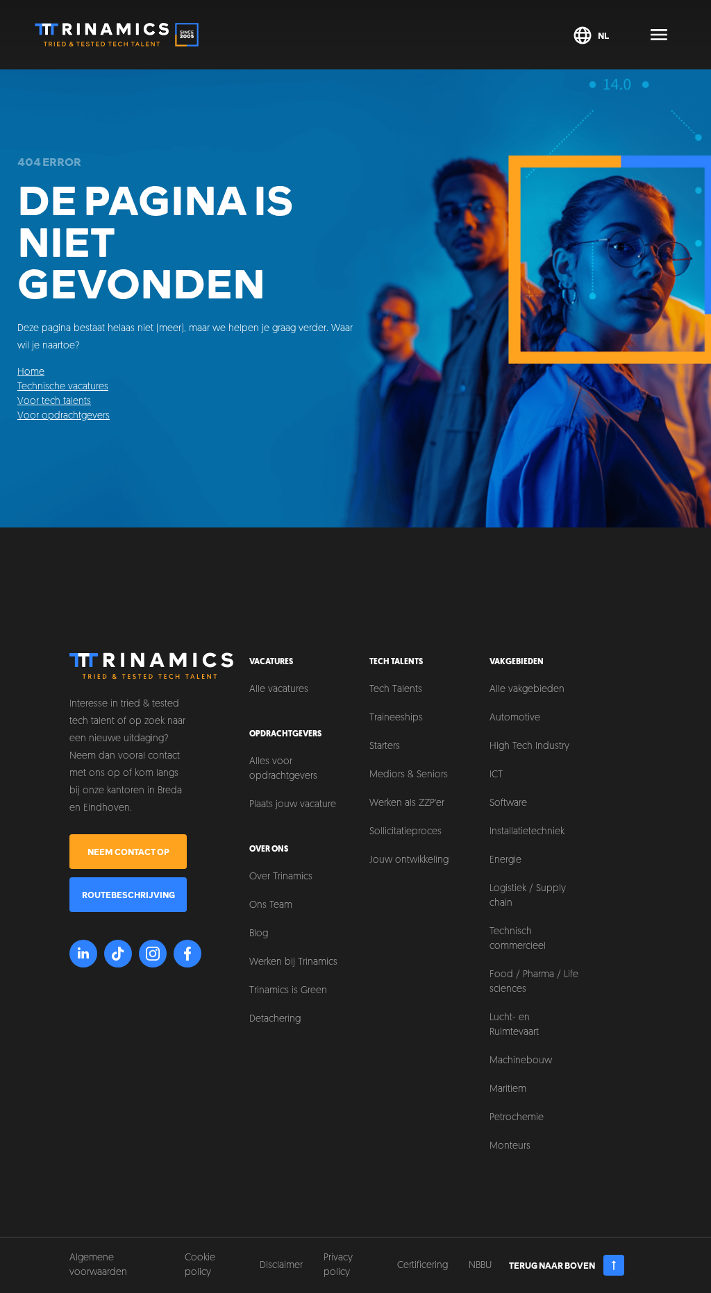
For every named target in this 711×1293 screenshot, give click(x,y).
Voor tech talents (54, 401)
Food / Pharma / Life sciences (534, 982)
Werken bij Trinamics (293, 962)
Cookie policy (200, 1265)
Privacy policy (338, 1265)
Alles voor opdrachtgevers (283, 769)
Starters (384, 746)
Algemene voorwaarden (98, 1265)
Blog (258, 934)
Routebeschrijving (128, 894)
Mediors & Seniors (408, 775)
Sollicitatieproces (405, 832)
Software (508, 803)
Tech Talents (395, 689)
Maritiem (508, 1089)
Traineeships (396, 718)
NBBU (480, 1265)
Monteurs (510, 1146)
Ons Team (270, 905)
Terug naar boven (552, 1265)
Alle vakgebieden (527, 689)
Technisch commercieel (518, 939)
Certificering (422, 1265)
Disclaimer (281, 1265)
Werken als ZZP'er (406, 803)
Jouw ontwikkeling (409, 860)
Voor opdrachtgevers (63, 416)
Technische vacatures (62, 387)
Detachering (275, 1019)
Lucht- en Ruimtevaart (514, 1025)
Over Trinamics (280, 877)
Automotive (515, 718)
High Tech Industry (529, 746)
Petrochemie (517, 1118)
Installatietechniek (527, 832)
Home (30, 372)
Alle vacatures (278, 689)
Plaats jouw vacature (292, 805)
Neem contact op (128, 851)
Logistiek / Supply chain (528, 896)
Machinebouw (521, 1061)
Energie (505, 860)
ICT (496, 775)
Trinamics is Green (288, 991)
